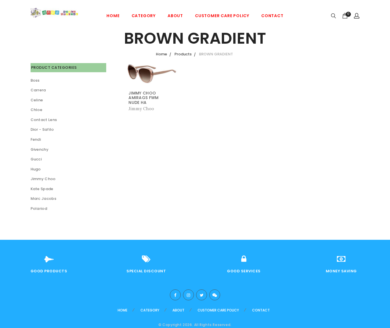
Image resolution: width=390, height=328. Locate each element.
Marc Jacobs (43, 198)
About (175, 16)
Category (144, 16)
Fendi (36, 139)
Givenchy (40, 149)
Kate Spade (42, 189)
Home (112, 16)
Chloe (37, 109)
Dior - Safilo (42, 129)
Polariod (39, 208)
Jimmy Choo (43, 179)
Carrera (38, 90)
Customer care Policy (222, 16)
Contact (272, 16)
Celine (37, 100)
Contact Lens (44, 119)
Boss (35, 80)
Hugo (36, 169)
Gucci (36, 159)
